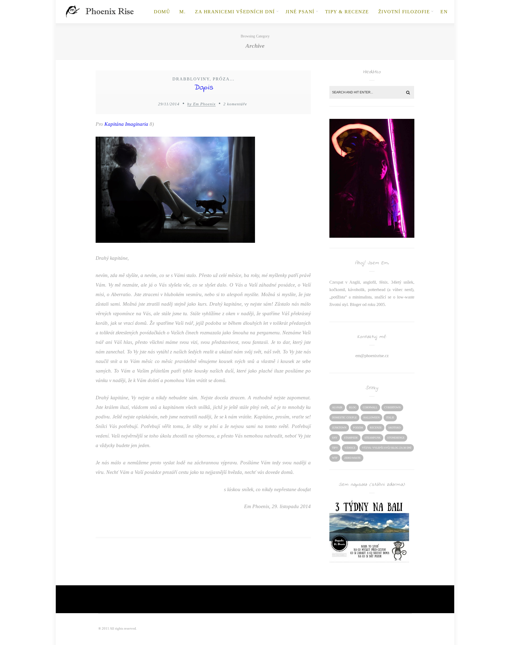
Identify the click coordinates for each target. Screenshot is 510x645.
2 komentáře (235, 104)
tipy (335, 447)
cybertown (392, 407)
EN (444, 11)
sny (334, 437)
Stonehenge (396, 437)
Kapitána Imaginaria (126, 124)
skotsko (394, 427)
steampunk (372, 437)
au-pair (337, 407)
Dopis (203, 87)
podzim (358, 427)
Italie (390, 417)
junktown (339, 427)
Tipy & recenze (347, 11)
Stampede (351, 437)
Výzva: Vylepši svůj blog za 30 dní (386, 447)
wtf (335, 457)
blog (352, 407)
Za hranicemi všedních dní (235, 11)
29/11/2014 (169, 104)
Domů (162, 11)
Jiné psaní (300, 11)
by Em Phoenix (201, 104)
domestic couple (344, 417)
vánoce (350, 447)
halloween (371, 417)
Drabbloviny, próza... (203, 79)
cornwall (370, 407)
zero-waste (352, 457)
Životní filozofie (404, 11)
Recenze (376, 427)
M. (182, 11)
